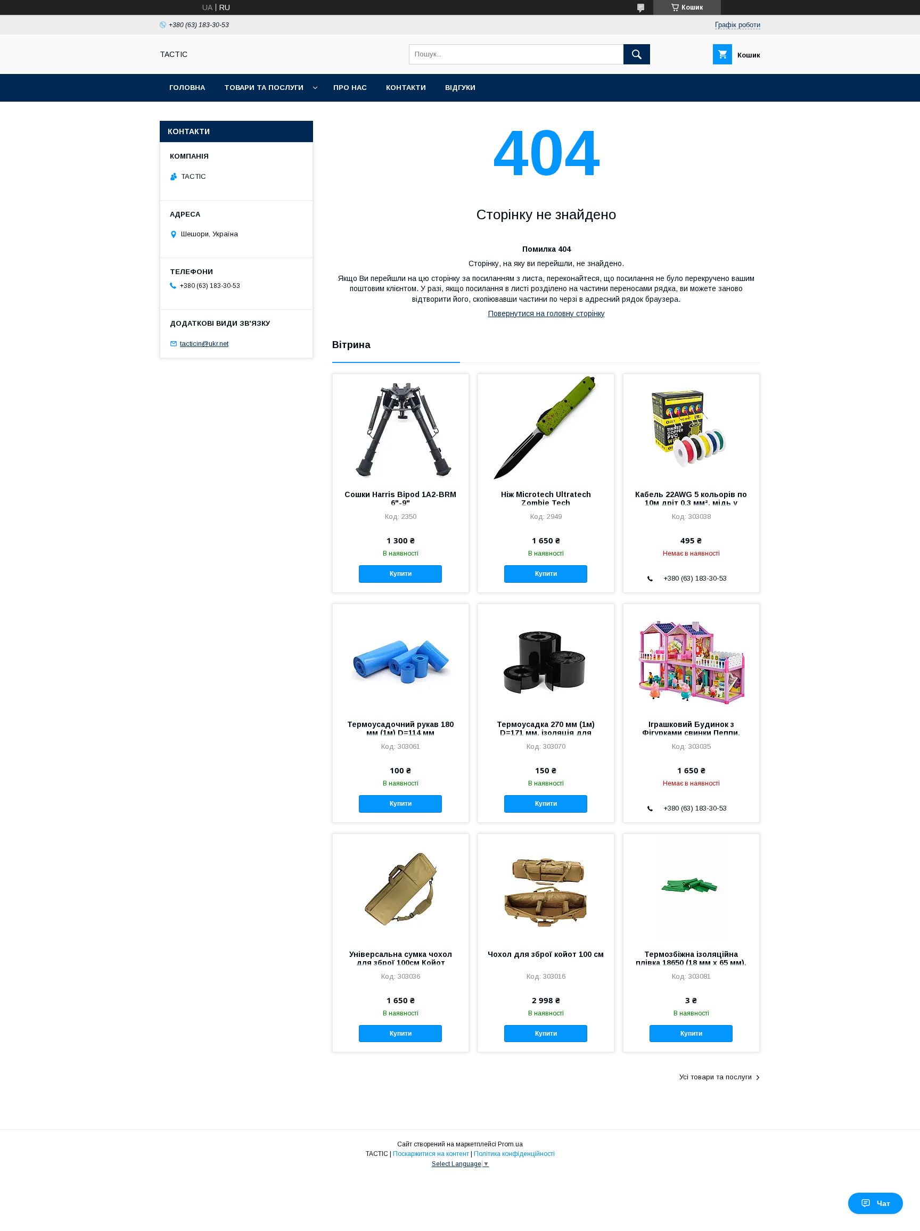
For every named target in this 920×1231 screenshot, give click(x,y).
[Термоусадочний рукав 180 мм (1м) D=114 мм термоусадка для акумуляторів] (401, 657)
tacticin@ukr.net (204, 344)
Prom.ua (510, 1144)
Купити (401, 573)
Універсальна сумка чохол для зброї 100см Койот (400, 958)
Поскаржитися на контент (431, 1154)
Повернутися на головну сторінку (546, 313)
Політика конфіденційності (514, 1154)
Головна (187, 88)
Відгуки (460, 88)
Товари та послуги (263, 88)
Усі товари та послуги (715, 1077)
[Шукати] (636, 54)
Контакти (406, 88)
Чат (883, 1203)
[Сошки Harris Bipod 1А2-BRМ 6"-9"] (401, 427)
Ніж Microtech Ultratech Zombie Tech (546, 498)
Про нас (350, 88)
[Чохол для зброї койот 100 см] (546, 887)
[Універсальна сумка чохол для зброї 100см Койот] (401, 887)
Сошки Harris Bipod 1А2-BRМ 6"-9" (400, 498)
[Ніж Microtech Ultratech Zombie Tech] (546, 427)
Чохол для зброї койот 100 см (546, 954)
